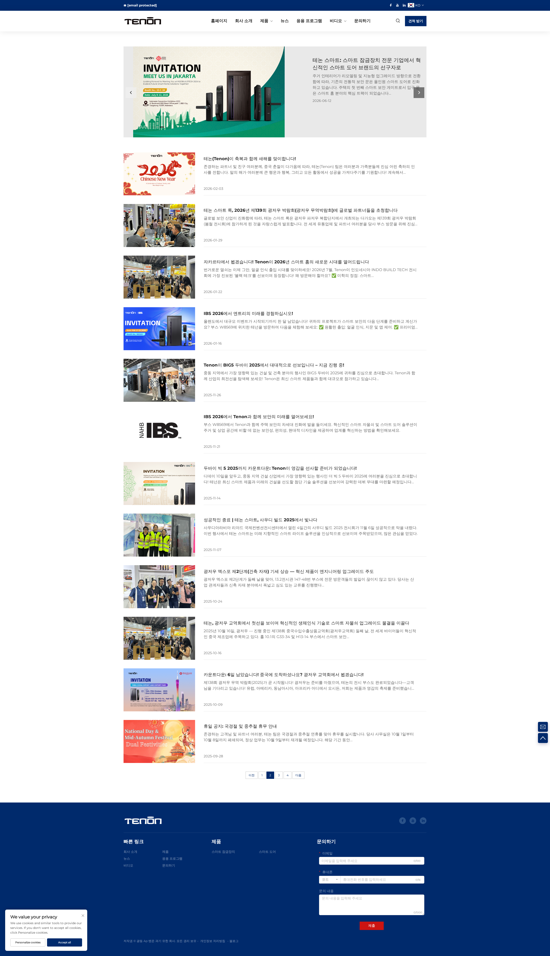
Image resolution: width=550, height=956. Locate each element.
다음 (298, 775)
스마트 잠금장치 (223, 852)
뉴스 (285, 20)
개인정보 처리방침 (212, 941)
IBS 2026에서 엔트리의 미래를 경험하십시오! (248, 313)
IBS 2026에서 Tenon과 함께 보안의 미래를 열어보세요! (259, 416)
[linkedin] (404, 5)
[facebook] (391, 5)
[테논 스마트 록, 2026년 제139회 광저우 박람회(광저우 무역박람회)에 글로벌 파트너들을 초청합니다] (159, 225)
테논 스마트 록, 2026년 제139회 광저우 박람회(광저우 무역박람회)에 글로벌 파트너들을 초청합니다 (301, 210)
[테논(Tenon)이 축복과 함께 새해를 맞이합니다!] (159, 173)
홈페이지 (219, 20)
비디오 (336, 20)
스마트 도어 (267, 852)
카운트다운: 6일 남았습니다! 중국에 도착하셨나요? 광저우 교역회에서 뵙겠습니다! (284, 674)
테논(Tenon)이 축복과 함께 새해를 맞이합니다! (250, 158)
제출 (371, 926)
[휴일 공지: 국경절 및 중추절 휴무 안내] (159, 741)
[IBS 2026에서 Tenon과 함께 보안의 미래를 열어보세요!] (159, 431)
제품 (264, 20)
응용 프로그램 (309, 20)
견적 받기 (415, 21)
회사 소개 (243, 20)
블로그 (233, 941)
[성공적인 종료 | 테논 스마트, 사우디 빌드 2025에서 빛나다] (159, 535)
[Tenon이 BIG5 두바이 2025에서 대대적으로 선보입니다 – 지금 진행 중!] (159, 380)
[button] (131, 92)
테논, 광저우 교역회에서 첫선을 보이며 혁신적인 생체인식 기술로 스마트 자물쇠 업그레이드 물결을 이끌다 (306, 623)
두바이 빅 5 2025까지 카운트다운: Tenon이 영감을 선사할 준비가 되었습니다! (280, 468)
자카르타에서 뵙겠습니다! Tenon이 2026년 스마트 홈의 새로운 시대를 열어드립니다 (286, 261)
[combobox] (330, 880)
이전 (252, 775)
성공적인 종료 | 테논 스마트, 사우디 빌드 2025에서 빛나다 (260, 519)
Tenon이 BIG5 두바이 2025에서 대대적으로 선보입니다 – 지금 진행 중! (274, 365)
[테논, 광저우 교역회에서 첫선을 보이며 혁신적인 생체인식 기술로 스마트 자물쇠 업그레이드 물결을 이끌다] (159, 638)
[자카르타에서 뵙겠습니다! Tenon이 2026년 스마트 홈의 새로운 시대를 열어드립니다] (159, 277)
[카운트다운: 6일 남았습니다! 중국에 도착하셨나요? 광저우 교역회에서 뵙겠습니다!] (159, 689)
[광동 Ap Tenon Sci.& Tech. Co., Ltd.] (146, 21)
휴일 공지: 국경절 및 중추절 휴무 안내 (240, 726)
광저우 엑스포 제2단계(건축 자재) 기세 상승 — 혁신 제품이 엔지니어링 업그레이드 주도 (289, 571)
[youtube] (397, 5)
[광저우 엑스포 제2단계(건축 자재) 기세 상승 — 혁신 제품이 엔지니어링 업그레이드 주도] (159, 586)
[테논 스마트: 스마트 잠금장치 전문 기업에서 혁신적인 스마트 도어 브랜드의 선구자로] (350, 91)
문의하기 (362, 20)
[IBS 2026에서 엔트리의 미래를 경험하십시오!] (159, 328)
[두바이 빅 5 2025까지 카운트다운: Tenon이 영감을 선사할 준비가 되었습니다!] (159, 483)
